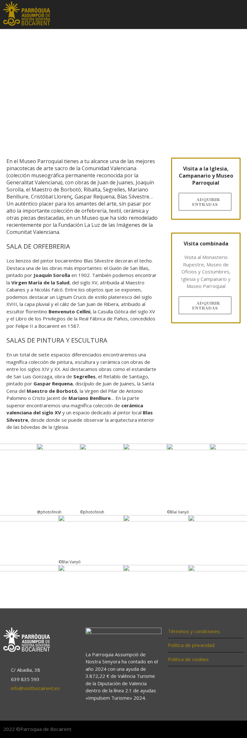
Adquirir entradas (206, 202)
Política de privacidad (191, 645)
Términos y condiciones (194, 631)
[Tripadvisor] (237, 729)
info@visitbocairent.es (35, 688)
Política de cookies (188, 659)
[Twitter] (224, 729)
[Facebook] (211, 729)
